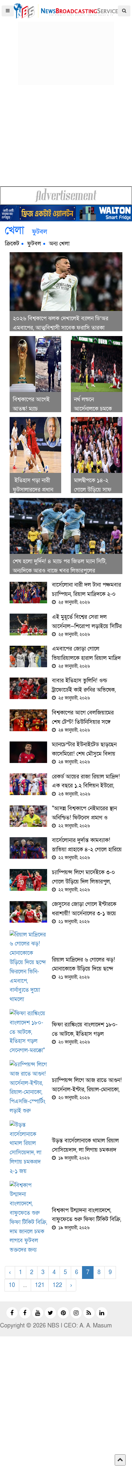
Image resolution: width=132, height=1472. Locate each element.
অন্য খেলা (59, 243)
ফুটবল (34, 243)
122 (57, 1285)
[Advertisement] (66, 45)
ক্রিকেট (12, 243)
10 (12, 1285)
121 (40, 1285)
